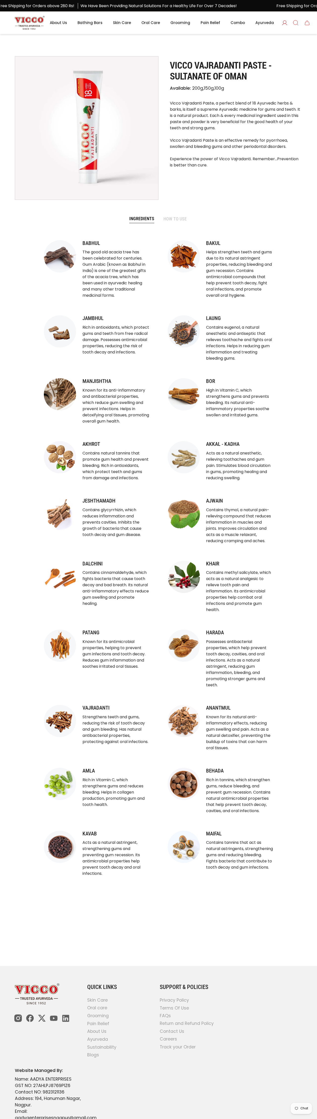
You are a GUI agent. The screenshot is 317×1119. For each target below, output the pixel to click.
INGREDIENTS (141, 218)
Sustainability (101, 1047)
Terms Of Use (174, 1008)
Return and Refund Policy (187, 1023)
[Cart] (307, 23)
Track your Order (178, 1047)
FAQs (165, 1016)
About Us (96, 1032)
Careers (168, 1039)
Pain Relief (98, 1024)
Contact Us (172, 1031)
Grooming (98, 1016)
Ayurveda (97, 1039)
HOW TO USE (175, 218)
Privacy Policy (174, 1000)
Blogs (93, 1055)
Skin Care (97, 1000)
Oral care (97, 1008)
